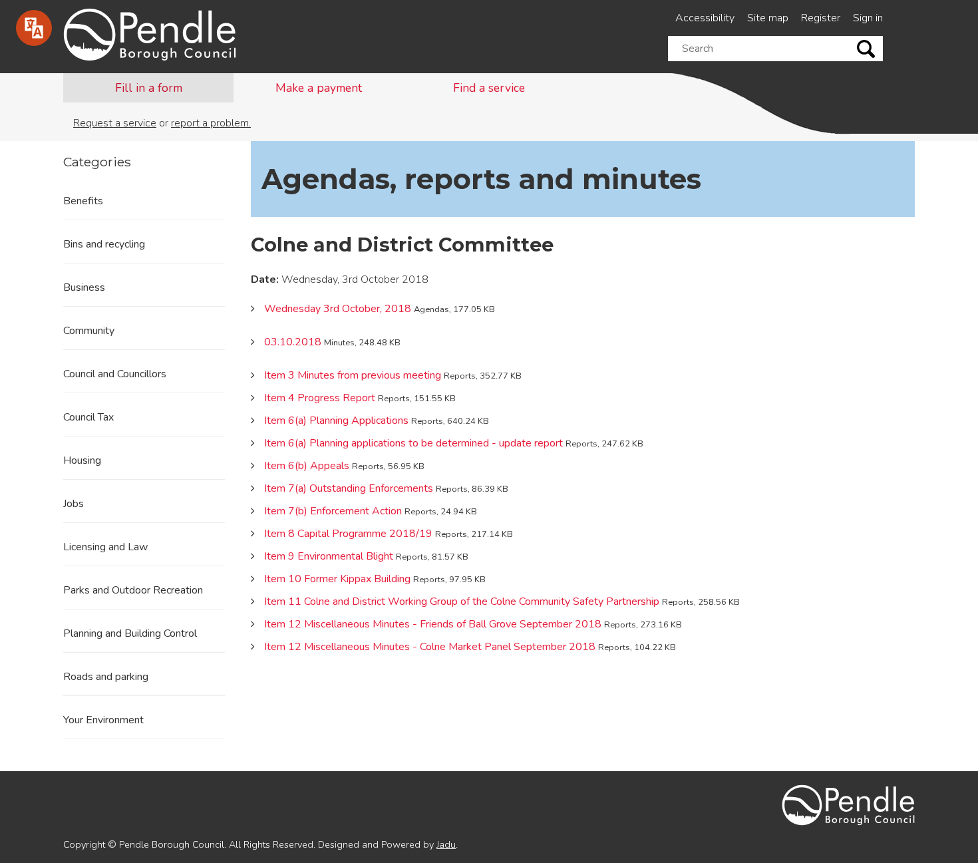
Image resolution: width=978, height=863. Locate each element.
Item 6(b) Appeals (306, 465)
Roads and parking (105, 676)
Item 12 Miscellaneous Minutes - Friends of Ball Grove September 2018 (432, 624)
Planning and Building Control (130, 633)
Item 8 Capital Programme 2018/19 (348, 533)
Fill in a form (148, 88)
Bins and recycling (104, 244)
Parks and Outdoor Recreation (133, 590)
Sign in (868, 18)
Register (820, 18)
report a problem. (211, 123)
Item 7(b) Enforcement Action (333, 511)
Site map (767, 18)
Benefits (83, 201)
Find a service (489, 88)
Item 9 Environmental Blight (328, 556)
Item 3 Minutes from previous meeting (352, 375)
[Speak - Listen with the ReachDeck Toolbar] (34, 28)
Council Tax (88, 417)
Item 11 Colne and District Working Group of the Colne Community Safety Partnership (461, 601)
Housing (82, 460)
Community (88, 330)
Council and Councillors (114, 374)
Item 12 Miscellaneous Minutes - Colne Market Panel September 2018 (429, 646)
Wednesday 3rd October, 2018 (337, 308)
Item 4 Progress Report (319, 398)
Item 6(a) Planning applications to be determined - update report (413, 443)
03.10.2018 (292, 342)
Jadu (446, 844)
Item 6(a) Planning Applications (336, 420)
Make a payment (318, 88)
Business (84, 287)
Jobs (73, 503)
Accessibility (704, 18)
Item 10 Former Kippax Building (337, 579)
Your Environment (103, 720)
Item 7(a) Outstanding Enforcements (348, 488)
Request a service (114, 123)
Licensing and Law (105, 547)
